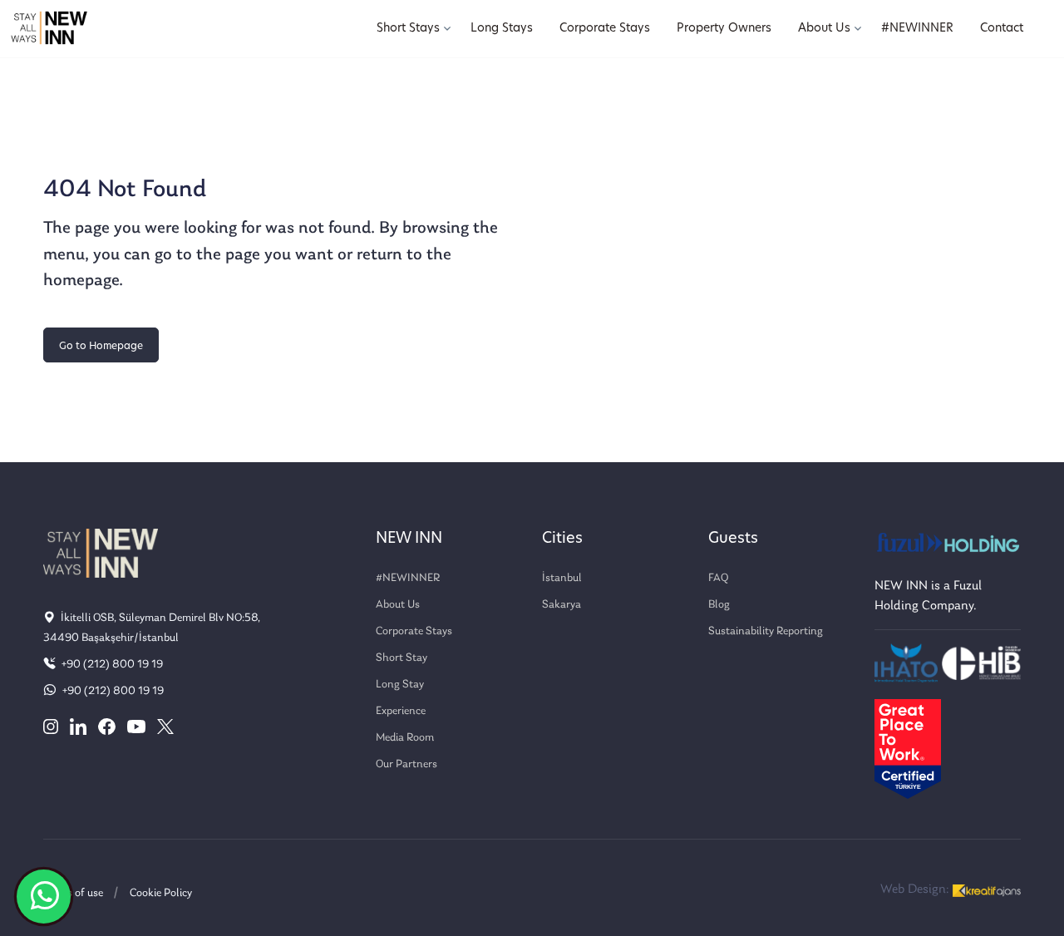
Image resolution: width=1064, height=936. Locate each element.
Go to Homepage (101, 347)
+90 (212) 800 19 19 (111, 664)
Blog (719, 605)
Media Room (405, 738)
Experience (401, 711)
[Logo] (49, 29)
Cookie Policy (161, 893)
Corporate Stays (414, 631)
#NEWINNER (408, 578)
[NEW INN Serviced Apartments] (44, 896)
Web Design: (916, 889)
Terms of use (73, 893)
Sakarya (561, 605)
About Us (398, 605)
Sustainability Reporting (765, 631)
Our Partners (406, 764)
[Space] (100, 552)
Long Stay (400, 684)
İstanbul (562, 578)
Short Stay (401, 658)
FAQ (718, 578)
